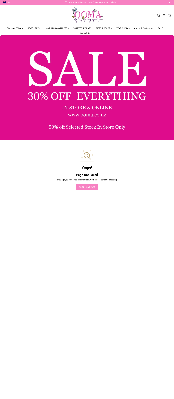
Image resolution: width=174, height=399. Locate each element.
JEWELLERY (33, 28)
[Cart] (169, 15)
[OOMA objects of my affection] (87, 15)
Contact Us (85, 33)
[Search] (158, 15)
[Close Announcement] (169, 2)
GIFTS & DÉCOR (103, 28)
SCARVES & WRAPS (82, 28)
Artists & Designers (143, 28)
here (96, 180)
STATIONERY (122, 28)
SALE (160, 28)
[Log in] (164, 15)
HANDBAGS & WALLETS (56, 28)
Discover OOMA (14, 28)
